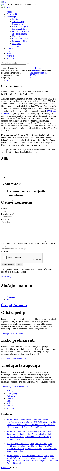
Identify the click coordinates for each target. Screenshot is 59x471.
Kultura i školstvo (19, 29)
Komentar (6, 219)
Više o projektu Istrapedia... (13, 333)
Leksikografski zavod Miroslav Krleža (23, 422)
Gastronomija (18, 21)
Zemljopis (16, 43)
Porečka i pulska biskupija (39, 436)
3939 (32, 78)
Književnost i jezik (20, 26)
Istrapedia (5, 467)
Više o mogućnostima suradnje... (15, 386)
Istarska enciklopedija (16, 420)
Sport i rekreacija (19, 34)
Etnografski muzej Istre (17, 439)
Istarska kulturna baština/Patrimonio (22, 431)
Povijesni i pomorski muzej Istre (20, 443)
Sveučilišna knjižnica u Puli (39, 434)
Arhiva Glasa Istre (14, 463)
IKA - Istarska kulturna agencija (35, 455)
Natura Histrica (28, 424)
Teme (9, 51)
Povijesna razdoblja (20, 31)
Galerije (10, 48)
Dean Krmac (35, 68)
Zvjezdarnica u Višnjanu (17, 436)
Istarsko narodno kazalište (24, 460)
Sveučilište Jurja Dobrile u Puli (43, 448)
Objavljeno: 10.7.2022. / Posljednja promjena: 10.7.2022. (40, 72)
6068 (9, 299)
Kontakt (10, 56)
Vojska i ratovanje (20, 39)
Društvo (15, 19)
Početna (10, 12)
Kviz (9, 53)
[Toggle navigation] (2, 7)
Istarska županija (14, 455)
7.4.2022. (11, 297)
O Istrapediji (12, 14)
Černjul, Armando (14, 305)
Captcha (5, 251)
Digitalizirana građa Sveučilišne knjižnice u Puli (27, 427)
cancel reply (6, 276)
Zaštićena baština (19, 41)
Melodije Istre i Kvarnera (47, 460)
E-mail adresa (7, 214)
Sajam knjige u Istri (15, 451)
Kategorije (11, 16)
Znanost (15, 46)
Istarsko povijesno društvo (37, 420)
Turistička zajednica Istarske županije (29, 447)
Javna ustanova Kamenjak (30, 458)
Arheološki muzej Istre (33, 446)
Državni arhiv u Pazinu (45, 424)
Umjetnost (16, 36)
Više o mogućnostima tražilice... (15, 358)
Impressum (11, 58)
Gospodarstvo (18, 24)
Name (4, 209)
